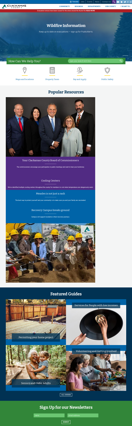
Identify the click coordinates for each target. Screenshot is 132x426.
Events (89, 2)
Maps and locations (25, 79)
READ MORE (90, 11)
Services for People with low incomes (96, 305)
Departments (94, 6)
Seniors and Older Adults (36, 383)
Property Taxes (52, 79)
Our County (110, 6)
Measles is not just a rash (50, 193)
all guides (66, 395)
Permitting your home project (36, 337)
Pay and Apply (79, 79)
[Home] (15, 6)
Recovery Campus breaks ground (50, 210)
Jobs (82, 2)
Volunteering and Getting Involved (96, 351)
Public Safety (107, 79)
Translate (75, 2)
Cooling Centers (50, 180)
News (97, 2)
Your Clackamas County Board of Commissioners (50, 160)
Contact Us (106, 2)
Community (64, 6)
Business (79, 6)
